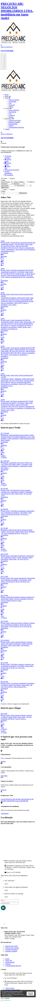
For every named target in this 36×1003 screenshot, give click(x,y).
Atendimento (5, 813)
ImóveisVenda (8, 160)
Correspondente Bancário (16, 127)
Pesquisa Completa (14, 122)
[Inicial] (13, 91)
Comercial (11, 105)
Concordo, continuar (30, 993)
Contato (7, 129)
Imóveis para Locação (12, 948)
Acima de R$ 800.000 (21, 801)
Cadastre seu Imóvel (14, 120)
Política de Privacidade (12, 990)
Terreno (10, 106)
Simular (3, 761)
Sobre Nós (8, 96)
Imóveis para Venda (11, 946)
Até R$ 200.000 (6, 799)
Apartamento (12, 101)
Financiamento (12, 124)
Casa (9, 103)
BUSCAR (5, 187)
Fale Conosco (9, 988)
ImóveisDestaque (8, 157)
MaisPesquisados (8, 172)
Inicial (6, 94)
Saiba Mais (4, 776)
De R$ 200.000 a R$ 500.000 (20, 799)
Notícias (10, 125)
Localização (9, 175)
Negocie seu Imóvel (13, 170)
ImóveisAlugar (8, 163)
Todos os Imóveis (13, 100)
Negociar (3, 790)
